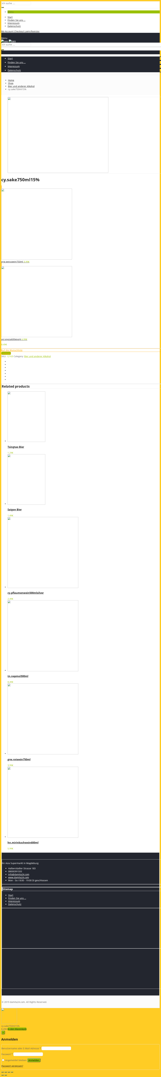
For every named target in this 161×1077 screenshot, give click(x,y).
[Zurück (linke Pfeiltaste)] (2, 1075)
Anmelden (33, 1060)
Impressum (13, 23)
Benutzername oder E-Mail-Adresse (21, 1048)
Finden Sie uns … (16, 20)
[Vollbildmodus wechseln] (9, 1072)
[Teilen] (5, 1072)
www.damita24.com (18, 877)
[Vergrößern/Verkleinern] (12, 1072)
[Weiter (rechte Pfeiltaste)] (5, 1075)
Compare (6, 353)
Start (10, 17)
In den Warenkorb (17, 1028)
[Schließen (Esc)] (2, 1072)
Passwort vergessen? (12, 1065)
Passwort (7, 1054)
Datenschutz (14, 26)
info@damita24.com (18, 874)
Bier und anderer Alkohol (37, 356)
